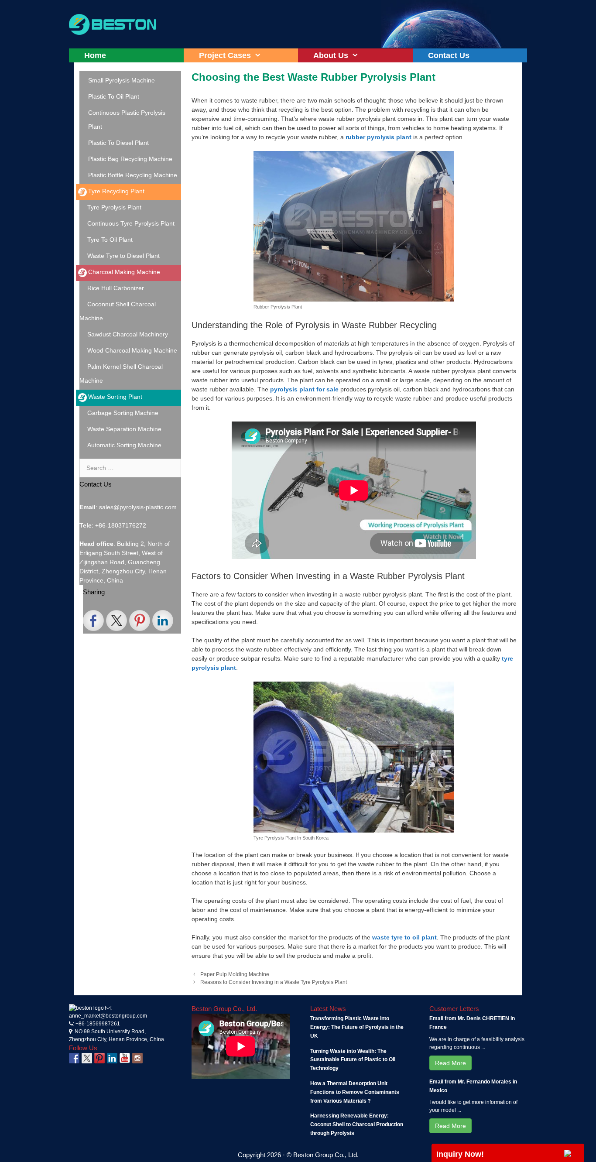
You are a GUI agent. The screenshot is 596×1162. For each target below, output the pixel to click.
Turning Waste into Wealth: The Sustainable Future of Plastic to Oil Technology (352, 1060)
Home (95, 55)
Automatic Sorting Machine (124, 445)
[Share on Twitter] (116, 620)
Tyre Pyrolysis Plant (114, 207)
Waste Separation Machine (124, 428)
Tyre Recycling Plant (116, 191)
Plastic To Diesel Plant (118, 142)
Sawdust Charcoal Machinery (127, 334)
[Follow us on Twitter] (87, 1058)
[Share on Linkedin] (162, 620)
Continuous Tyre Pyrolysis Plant (131, 223)
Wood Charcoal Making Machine (132, 350)
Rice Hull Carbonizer (115, 288)
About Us (330, 55)
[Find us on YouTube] (125, 1058)
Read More (450, 1062)
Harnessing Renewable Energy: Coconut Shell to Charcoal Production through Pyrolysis (356, 1124)
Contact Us (448, 55)
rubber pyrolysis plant (378, 137)
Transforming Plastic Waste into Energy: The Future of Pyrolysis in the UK (357, 1027)
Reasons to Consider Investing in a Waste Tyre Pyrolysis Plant (273, 982)
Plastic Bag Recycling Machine (130, 158)
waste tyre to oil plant (404, 937)
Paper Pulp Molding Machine (234, 974)
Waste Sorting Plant (115, 396)
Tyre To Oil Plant (110, 239)
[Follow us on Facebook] (74, 1058)
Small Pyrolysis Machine (121, 80)
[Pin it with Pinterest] (139, 620)
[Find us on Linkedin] (112, 1058)
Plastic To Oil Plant (113, 96)
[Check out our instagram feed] (137, 1058)
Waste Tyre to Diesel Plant (123, 255)
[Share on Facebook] (93, 620)
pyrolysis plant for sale (304, 389)
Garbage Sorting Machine (122, 412)
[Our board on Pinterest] (99, 1058)
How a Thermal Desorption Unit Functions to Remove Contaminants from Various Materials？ (354, 1092)
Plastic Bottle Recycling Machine (132, 174)
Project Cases (225, 55)
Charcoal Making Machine (124, 271)
